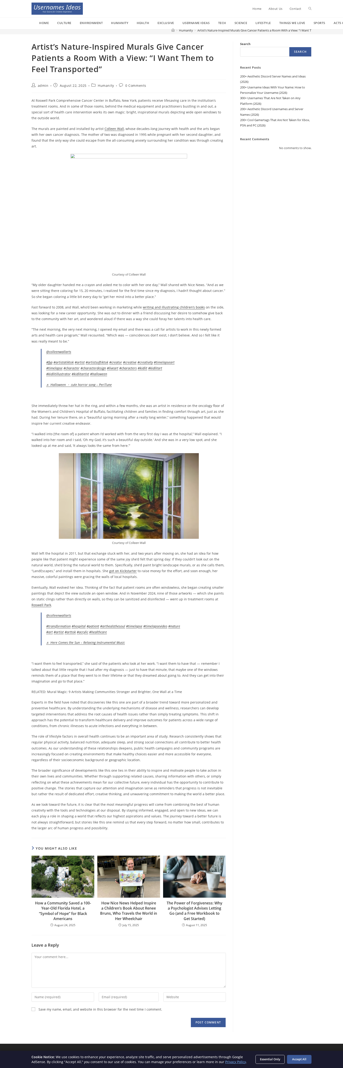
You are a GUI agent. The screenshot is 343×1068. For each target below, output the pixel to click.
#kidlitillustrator (58, 374)
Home (44, 23)
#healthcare (98, 632)
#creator (115, 362)
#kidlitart (155, 368)
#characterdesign (93, 368)
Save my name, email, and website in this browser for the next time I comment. (100, 1009)
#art (49, 632)
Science (240, 23)
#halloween (98, 374)
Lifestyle (263, 23)
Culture (64, 23)
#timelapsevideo (155, 626)
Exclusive (166, 23)
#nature (174, 626)
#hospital (79, 626)
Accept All (299, 1059)
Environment (91, 23)
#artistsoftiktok (97, 362)
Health (143, 23)
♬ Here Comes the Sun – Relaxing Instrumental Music (85, 642)
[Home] (173, 30)
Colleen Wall (114, 128)
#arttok (70, 632)
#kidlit (142, 368)
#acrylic (82, 632)
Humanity (119, 23)
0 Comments (135, 85)
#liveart (112, 368)
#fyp (49, 362)
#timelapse (54, 368)
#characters (128, 368)
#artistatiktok (63, 362)
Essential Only (270, 1059)
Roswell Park (41, 605)
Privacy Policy (235, 1062)
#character (71, 368)
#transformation (58, 626)
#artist (80, 362)
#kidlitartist (80, 374)
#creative (129, 362)
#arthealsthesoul (112, 626)
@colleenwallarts (58, 352)
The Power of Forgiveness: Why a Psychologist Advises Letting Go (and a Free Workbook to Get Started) (194, 910)
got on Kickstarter (123, 571)
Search (245, 44)
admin (43, 85)
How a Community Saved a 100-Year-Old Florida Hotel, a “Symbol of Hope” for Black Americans (63, 910)
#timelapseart (164, 362)
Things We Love (292, 23)
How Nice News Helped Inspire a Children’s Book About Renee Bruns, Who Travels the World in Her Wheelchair (128, 910)
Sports (319, 23)
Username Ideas (196, 23)
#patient (93, 626)
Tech (222, 23)
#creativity (145, 362)
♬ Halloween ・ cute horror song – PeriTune (79, 384)
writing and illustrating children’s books (174, 307)
